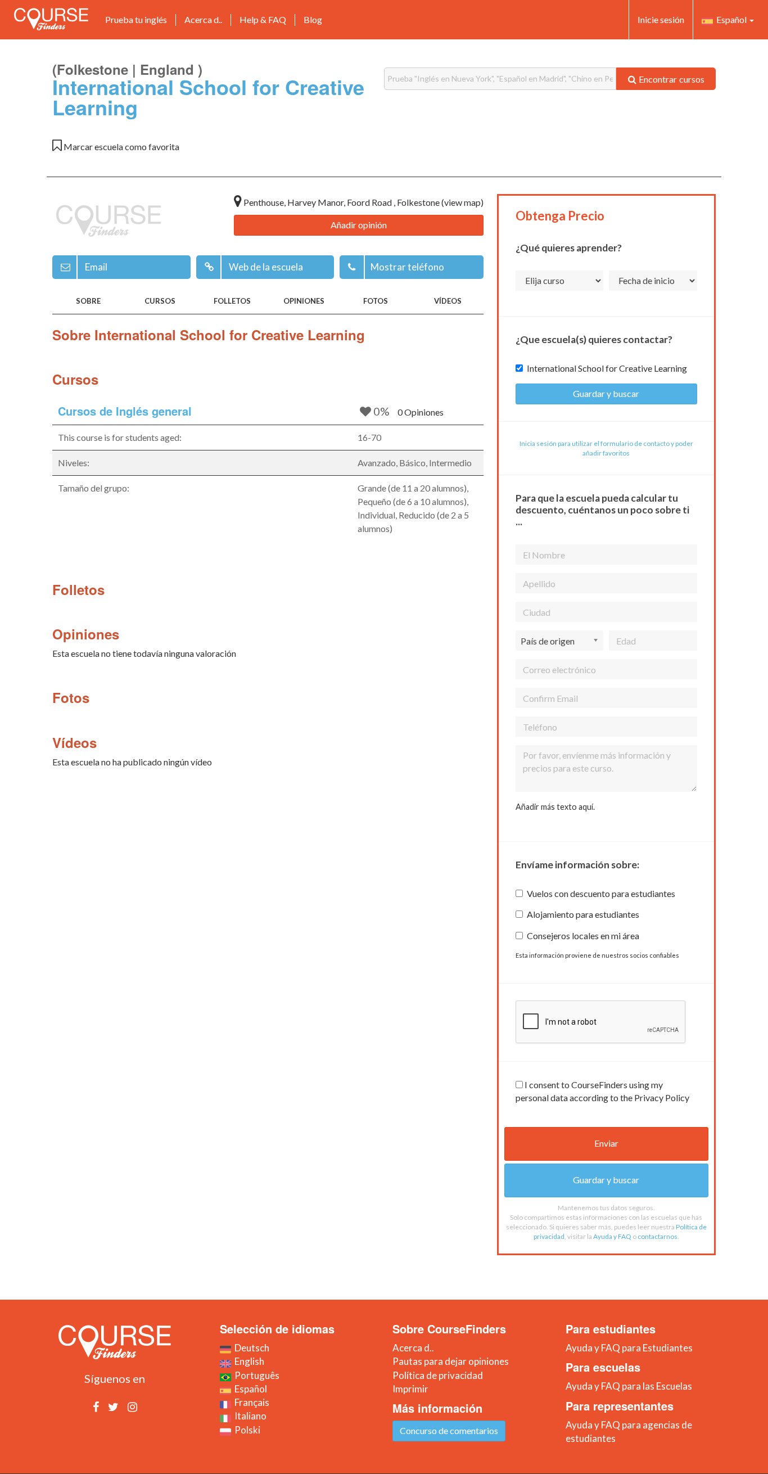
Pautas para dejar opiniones (450, 1361)
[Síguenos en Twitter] (113, 1406)
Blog (313, 19)
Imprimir (410, 1389)
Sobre (88, 300)
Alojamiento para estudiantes (583, 914)
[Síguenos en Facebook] (96, 1406)
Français (250, 1402)
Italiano (248, 1416)
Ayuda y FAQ (612, 1236)
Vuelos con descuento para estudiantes (601, 893)
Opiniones (303, 300)
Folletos (232, 300)
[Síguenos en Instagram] (132, 1406)
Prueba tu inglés (136, 19)
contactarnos (657, 1236)
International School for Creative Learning (607, 368)
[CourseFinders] (51, 19)
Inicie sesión (661, 19)
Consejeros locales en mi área (583, 935)
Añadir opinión (359, 224)
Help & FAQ (263, 19)
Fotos (375, 300)
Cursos (159, 300)
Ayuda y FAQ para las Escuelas (629, 1386)
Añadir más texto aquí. (555, 807)
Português (255, 1375)
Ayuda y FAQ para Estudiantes (629, 1348)
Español (730, 19)
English (247, 1361)
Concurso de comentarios (449, 1430)
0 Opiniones (420, 412)
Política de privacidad (437, 1375)
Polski (245, 1430)
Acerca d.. (203, 19)
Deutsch (250, 1348)
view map (462, 202)
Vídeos (448, 300)
